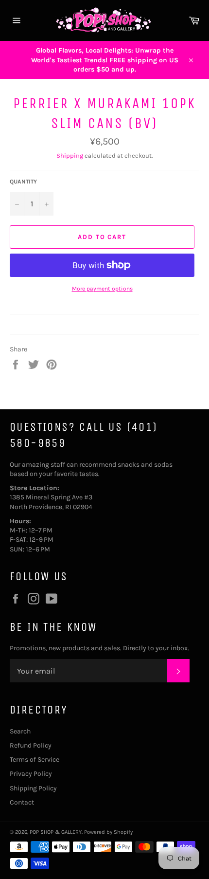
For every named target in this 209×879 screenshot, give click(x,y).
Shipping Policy (33, 788)
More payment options (102, 288)
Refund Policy (31, 745)
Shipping (69, 155)
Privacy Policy (31, 773)
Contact (22, 802)
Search (20, 731)
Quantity (23, 181)
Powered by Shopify (108, 832)
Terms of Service (34, 759)
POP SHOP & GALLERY (56, 832)
